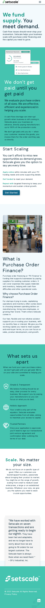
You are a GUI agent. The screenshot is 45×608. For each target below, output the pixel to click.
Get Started (11, 192)
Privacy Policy (10, 594)
